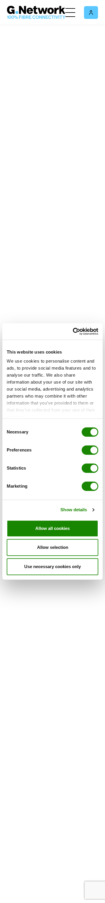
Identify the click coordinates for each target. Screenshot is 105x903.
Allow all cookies (52, 528)
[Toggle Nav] (70, 12)
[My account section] (91, 12)
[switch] (90, 450)
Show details (73, 509)
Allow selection (52, 547)
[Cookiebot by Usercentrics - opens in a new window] (74, 331)
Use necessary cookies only (52, 566)
